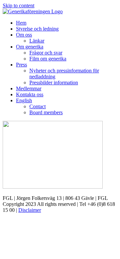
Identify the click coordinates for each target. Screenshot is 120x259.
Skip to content (18, 5)
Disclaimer (29, 210)
